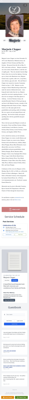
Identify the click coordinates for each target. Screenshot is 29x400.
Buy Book (15, 280)
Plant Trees (20, 234)
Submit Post (14, 324)
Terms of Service (18, 393)
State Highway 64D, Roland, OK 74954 (14, 231)
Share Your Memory (9, 300)
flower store (18, 199)
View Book (7, 280)
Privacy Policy (10, 393)
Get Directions (8, 234)
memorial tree (18, 197)
